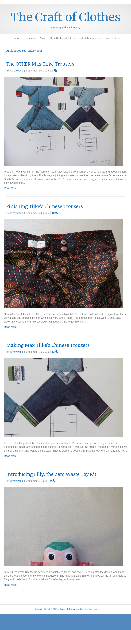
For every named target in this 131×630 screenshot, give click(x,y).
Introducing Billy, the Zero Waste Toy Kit (51, 474)
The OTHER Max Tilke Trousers (40, 63)
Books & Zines (112, 38)
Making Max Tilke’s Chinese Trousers (48, 345)
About (43, 38)
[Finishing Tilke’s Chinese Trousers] (63, 263)
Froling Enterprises (88, 609)
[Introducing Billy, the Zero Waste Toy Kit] (63, 526)
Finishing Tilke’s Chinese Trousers (44, 206)
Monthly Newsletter (90, 38)
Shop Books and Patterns (63, 38)
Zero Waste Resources (23, 38)
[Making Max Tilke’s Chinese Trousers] (63, 397)
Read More (10, 188)
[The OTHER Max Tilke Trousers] (63, 121)
